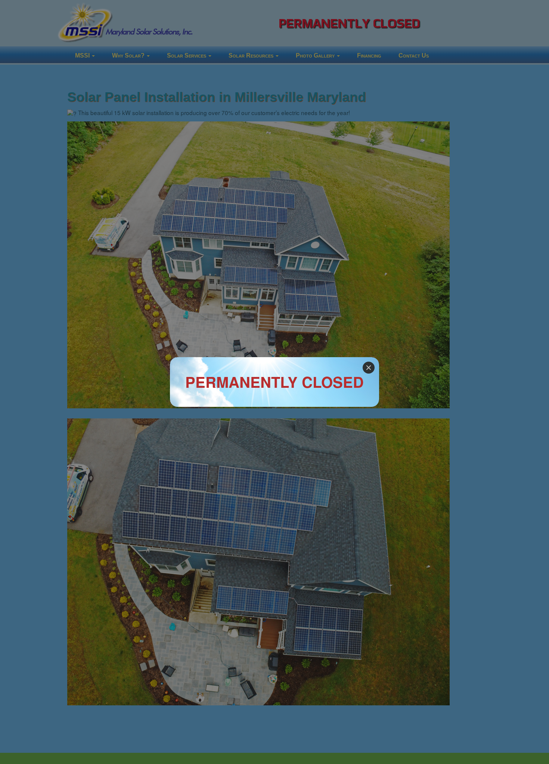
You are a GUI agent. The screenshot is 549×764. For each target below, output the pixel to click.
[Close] (369, 368)
